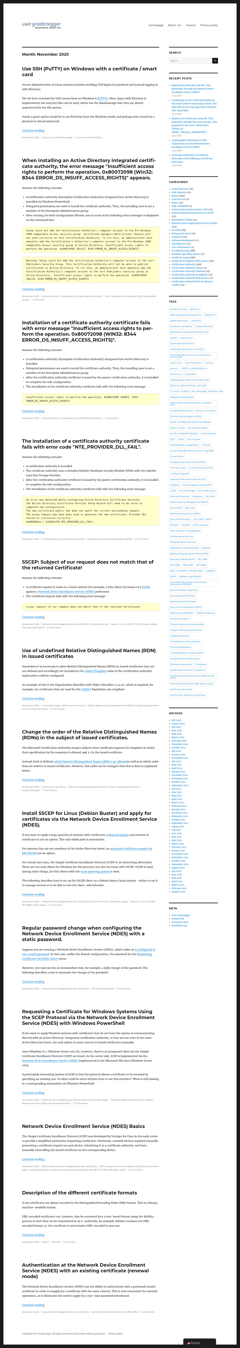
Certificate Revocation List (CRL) (187, 349)
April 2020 (177, 881)
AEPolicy (195, 309)
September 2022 (180, 785)
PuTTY (101, 98)
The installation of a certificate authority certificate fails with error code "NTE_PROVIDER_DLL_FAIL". (85, 444)
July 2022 (176, 788)
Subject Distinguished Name (123, 787)
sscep (145, 624)
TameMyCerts (179, 243)
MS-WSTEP (176, 507)
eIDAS (85, 689)
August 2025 (178, 723)
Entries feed (178, 918)
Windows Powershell (103, 988)
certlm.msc (176, 362)
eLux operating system (95, 871)
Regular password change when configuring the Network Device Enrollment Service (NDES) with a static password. (83, 933)
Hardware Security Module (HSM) (105, 539)
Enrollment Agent (198, 427)
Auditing (196, 320)
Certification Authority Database (188, 271)
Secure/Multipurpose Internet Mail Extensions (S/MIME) (188, 583)
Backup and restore (182, 233)
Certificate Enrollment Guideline (187, 670)
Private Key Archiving (181, 536)
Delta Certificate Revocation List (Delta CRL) (190, 403)
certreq (96, 1312)
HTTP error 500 (178, 467)
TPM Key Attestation (180, 647)
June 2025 (177, 730)
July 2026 (176, 720)
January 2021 (178, 850)
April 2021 (177, 840)
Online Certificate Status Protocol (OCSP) (193, 213)
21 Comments (135, 1169)
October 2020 (178, 861)
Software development (183, 240)
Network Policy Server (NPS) (185, 513)
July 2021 (176, 830)
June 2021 (177, 833)
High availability (180, 206)
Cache (173, 337)
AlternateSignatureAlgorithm (186, 315)
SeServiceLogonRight (181, 613)
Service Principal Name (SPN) (185, 607)
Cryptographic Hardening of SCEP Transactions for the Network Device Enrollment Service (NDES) (191, 144)
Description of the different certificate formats (79, 1193)
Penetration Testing (182, 219)
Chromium (176, 374)
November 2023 (180, 758)
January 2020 (178, 891)
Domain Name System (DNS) (185, 416)
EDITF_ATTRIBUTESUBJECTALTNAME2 (190, 422)
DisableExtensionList (181, 410)
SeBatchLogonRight (190, 576)
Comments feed (180, 922)
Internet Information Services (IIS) (190, 209)
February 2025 (179, 740)
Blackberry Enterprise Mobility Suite (189, 332)
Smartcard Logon (179, 618)
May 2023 (177, 764)
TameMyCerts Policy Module (185, 641)
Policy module (200, 525)
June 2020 (177, 874)
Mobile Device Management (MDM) (69, 1169)
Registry (206, 547)
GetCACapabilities (39, 1169)
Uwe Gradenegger (181, 915)
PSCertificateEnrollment (124, 1100)
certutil (174, 368)
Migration (197, 496)
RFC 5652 (103, 1169)
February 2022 (179, 806)
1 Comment (38, 299)
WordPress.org (179, 925)
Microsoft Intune (207, 490)
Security (176, 230)
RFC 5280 (175, 565)
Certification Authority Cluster (187, 267)
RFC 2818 (202, 559)
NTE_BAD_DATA (202, 519)
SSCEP (146, 587)
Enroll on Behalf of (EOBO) (131, 1166)
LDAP (173, 490)
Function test (178, 199)
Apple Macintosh (179, 320)
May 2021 (176, 836)
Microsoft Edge (187, 490)
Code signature (179, 192)
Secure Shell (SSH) (92, 137)
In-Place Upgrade (179, 473)
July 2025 (176, 727)
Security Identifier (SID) (182, 595)
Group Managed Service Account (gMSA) (191, 450)
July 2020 (176, 871)
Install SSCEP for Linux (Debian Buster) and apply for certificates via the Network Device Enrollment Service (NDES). (89, 819)
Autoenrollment (204, 326)
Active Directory (50, 296)
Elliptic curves (177, 427)
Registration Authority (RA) (184, 547)
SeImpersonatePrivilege (183, 601)
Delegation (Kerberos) (181, 397)
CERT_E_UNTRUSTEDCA (194, 368)
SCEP (139, 624)
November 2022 (180, 778)
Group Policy (177, 456)
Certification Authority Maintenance (190, 278)
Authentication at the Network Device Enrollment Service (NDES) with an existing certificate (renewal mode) (85, 1270)
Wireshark (201, 664)
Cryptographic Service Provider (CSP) (189, 380)
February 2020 (179, 888)
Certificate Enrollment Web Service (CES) (192, 683)
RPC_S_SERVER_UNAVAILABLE (187, 570)
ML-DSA (210, 496)
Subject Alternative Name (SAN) (187, 624)
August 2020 (178, 867)
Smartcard (47, 137)
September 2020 (180, 864)
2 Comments (142, 539)
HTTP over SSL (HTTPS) (201, 467)
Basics (45, 1166)
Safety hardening (205, 613)
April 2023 (177, 768)
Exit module (193, 439)
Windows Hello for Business (185, 658)
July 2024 (176, 751)
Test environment (99, 901)
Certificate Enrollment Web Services (190, 261)
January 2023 (178, 771)
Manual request (119, 834)
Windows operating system (186, 254)
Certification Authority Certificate (187, 695)
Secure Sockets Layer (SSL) (184, 590)
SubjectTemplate (95, 671)
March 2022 (178, 802)
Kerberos (175, 485)
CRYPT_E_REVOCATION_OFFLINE (188, 385)
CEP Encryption (108, 1166)
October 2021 (178, 819)
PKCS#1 (174, 525)
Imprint (191, 25)
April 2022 (177, 799)
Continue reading (33, 130)
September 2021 (180, 823)
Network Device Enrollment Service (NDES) (66, 591)
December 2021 (180, 812)
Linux (78, 137)
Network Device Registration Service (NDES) (65, 624)
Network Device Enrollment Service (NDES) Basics (83, 1126)
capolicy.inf (186, 337)
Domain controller (206, 410)
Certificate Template (181, 689)
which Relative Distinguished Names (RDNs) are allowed (90, 761)
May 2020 (177, 878)
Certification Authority (90, 296)
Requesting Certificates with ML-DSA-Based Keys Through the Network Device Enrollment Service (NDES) (193, 89)
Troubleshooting (69, 296)
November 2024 (180, 744)
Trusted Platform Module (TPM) (186, 653)
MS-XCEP (190, 507)
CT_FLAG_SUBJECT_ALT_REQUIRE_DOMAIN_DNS (196, 391)
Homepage (156, 25)
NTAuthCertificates (180, 519)
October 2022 (178, 782)
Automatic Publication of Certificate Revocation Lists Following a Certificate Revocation (192, 158)
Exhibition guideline (181, 326)
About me (174, 25)
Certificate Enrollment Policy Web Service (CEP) (192, 676)
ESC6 (181, 439)
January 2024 (178, 754)
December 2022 (180, 775)
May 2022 (177, 795)
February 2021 (179, 847)
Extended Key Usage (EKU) (184, 445)
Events (175, 195)
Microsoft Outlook (179, 496)
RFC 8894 (27, 905)
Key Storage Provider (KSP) (197, 485)
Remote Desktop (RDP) (182, 559)
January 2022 (178, 809)
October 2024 (178, 747)
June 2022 (177, 792)
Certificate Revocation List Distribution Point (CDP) (190, 356)
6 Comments (58, 709)
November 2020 (180, 857)
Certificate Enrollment (182, 343)
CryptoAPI (190, 374)
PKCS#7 (131, 624)
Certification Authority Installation (190, 274)
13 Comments (80, 1103)
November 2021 (180, 816)
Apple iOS (210, 315)
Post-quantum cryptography (185, 530)
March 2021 (178, 843)
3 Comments (112, 418)
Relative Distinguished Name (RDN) (114, 705)
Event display (208, 433)
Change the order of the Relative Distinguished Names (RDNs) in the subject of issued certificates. (89, 734)
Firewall (206, 445)
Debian (115, 624)
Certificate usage (63, 137)
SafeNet (128, 539)
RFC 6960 (188, 565)
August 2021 (178, 826)
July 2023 (176, 761)
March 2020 (178, 885)
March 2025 (178, 737)
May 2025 (177, 734)
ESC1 (172, 439)
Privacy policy (209, 25)
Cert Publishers (113, 296)
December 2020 (180, 854)
